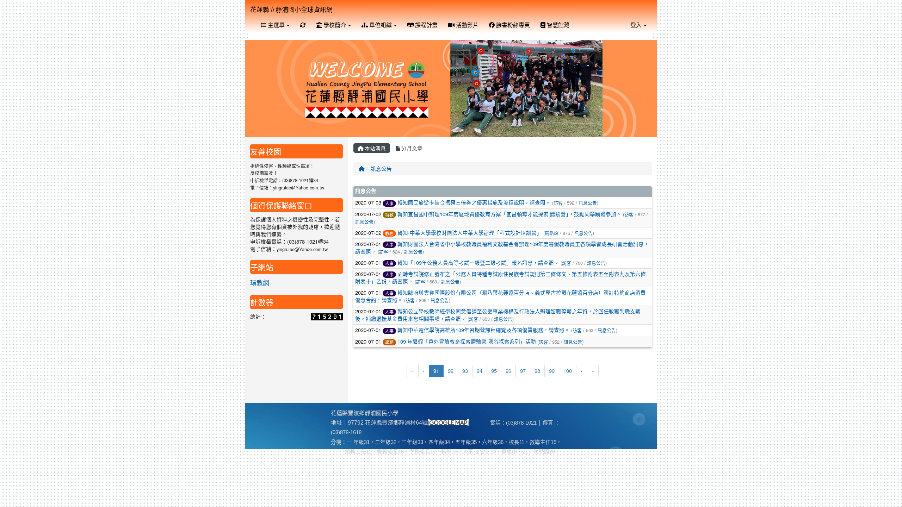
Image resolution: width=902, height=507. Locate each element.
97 (523, 370)
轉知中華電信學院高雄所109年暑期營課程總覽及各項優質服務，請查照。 (483, 329)
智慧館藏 (557, 25)
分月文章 (411, 148)
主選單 (276, 25)
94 (479, 370)
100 (567, 370)
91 (438, 370)
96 (508, 370)
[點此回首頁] (451, 88)
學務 (389, 342)
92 (450, 370)
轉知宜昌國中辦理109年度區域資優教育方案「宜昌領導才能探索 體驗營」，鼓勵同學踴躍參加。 (509, 214)
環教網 (259, 282)
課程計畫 (426, 25)
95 (494, 370)
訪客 (558, 202)
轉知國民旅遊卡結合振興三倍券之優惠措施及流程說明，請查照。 (474, 202)
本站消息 (374, 148)
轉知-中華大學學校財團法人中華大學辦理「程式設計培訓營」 (469, 232)
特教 (389, 215)
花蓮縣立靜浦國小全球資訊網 (291, 9)
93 (465, 370)
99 (552, 370)
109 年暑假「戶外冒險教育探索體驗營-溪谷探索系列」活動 (466, 341)
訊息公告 (381, 168)
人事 (389, 203)
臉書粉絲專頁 (512, 25)
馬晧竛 (551, 233)
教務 (389, 233)
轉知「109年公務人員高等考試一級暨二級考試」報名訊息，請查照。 (478, 262)
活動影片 (466, 25)
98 (537, 370)
